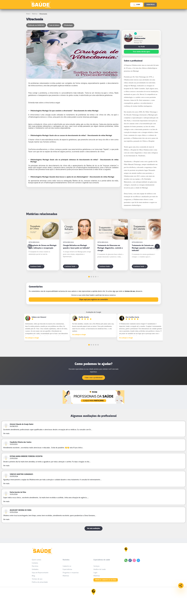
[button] (157, 246)
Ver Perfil (141, 46)
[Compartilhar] (181, 585)
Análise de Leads (100, 569)
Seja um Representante (40, 573)
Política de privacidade (40, 582)
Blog (33, 576)
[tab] (89, 276)
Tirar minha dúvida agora (141, 51)
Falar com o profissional (93, 377)
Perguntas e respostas (71, 573)
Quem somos (36, 560)
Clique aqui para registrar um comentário (93, 299)
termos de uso (130, 291)
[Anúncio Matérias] (93, 403)
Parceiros (35, 566)
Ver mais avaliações (93, 528)
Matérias (34, 14)
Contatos (35, 563)
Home (28, 14)
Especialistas (67, 569)
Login (95, 573)
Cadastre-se (67, 566)
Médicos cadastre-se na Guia (105, 580)
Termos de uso (37, 579)
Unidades (35, 569)
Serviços (97, 566)
